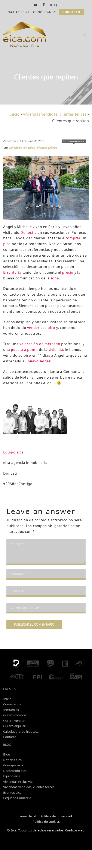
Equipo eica (11, 776)
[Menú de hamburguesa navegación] (85, 34)
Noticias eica (12, 760)
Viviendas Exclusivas (18, 781)
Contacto (9, 737)
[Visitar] (36, 4)
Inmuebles (11, 710)
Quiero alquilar (14, 726)
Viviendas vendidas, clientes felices (54, 114)
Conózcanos (12, 704)
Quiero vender (14, 720)
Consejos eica (13, 765)
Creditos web (74, 830)
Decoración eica (15, 771)
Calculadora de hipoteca (21, 731)
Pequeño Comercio (17, 798)
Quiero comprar (15, 715)
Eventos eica (12, 792)
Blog (6, 754)
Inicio (14, 114)
